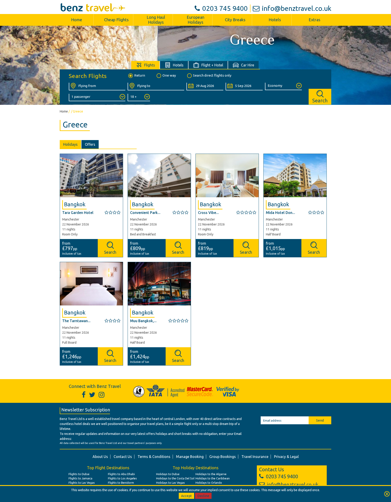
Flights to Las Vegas (82, 482)
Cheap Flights (116, 19)
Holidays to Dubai (167, 474)
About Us (100, 457)
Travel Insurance (254, 457)
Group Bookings (222, 457)
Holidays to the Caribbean (213, 478)
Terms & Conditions (154, 457)
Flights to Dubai (79, 474)
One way (169, 75)
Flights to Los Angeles (122, 478)
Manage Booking (190, 457)
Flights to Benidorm (121, 482)
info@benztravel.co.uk (296, 8)
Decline (203, 496)
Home (76, 19)
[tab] (145, 65)
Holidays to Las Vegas (170, 482)
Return (139, 75)
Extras (314, 19)
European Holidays (195, 19)
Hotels (275, 19)
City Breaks (235, 19)
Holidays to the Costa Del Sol (175, 478)
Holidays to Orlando (209, 482)
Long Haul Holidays (156, 19)
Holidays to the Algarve (211, 474)
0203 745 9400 (225, 8)
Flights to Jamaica (80, 478)
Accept (186, 496)
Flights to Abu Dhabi (121, 474)
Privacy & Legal (286, 457)
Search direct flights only (212, 75)
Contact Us (123, 457)
